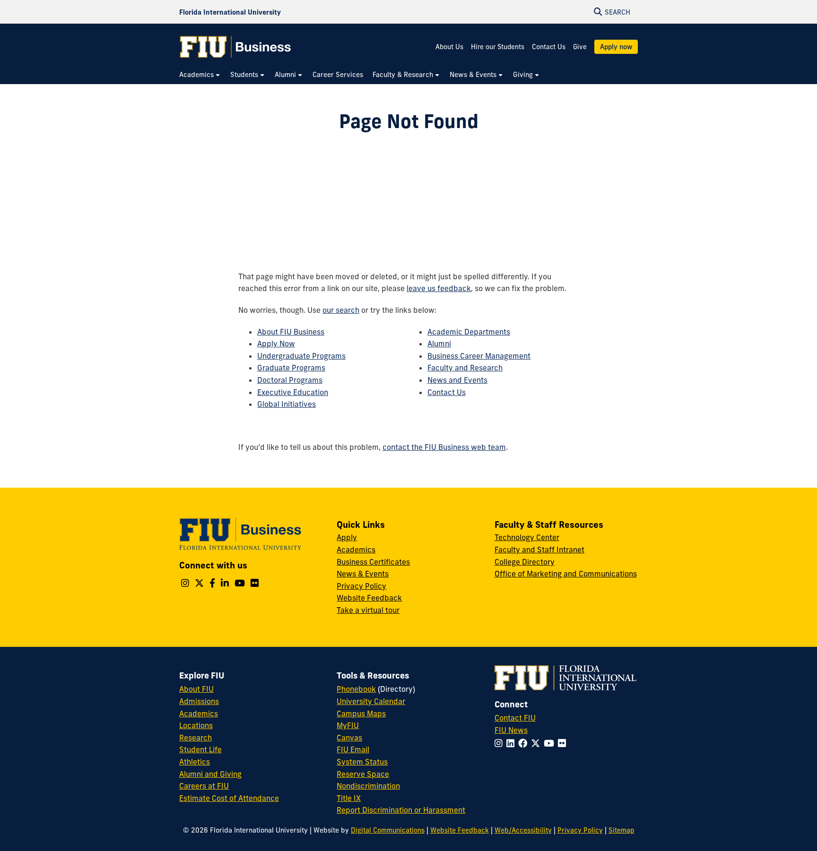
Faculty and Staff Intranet (539, 549)
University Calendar (371, 701)
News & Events (363, 573)
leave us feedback (439, 288)
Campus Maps (361, 713)
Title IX (349, 798)
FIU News (511, 730)
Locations (196, 725)
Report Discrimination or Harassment (401, 810)
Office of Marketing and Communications (566, 573)
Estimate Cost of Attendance (229, 798)
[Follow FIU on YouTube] (551, 743)
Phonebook (356, 689)
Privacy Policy (361, 586)
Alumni (439, 343)
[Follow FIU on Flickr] (564, 743)
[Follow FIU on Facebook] (524, 743)
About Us (449, 47)
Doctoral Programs (289, 380)
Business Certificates (373, 562)
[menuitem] (200, 75)
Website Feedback (369, 597)
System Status (362, 761)
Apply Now (276, 343)
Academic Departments (468, 331)
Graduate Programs (291, 367)
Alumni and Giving (210, 774)
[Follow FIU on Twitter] (537, 743)
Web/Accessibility (523, 830)
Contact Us (548, 47)
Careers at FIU (204, 786)
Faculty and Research (465, 367)
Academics (356, 549)
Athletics (194, 761)
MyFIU (348, 725)
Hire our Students (497, 47)
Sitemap (621, 830)
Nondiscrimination (368, 786)
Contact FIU (515, 717)
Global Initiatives (286, 404)
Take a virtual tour (368, 610)
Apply (347, 537)
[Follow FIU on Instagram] (500, 743)
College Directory (525, 562)
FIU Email (353, 749)
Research (195, 737)
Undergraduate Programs (301, 356)
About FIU (196, 689)
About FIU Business (290, 331)
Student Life (200, 749)
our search (340, 310)
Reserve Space (363, 774)
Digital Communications (388, 830)
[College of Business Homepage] (235, 47)
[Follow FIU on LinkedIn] (512, 743)
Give (580, 47)
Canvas (349, 737)
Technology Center (527, 537)
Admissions (199, 701)
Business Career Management (478, 356)
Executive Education (292, 392)
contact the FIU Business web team (444, 447)
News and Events (457, 380)
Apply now (616, 47)
